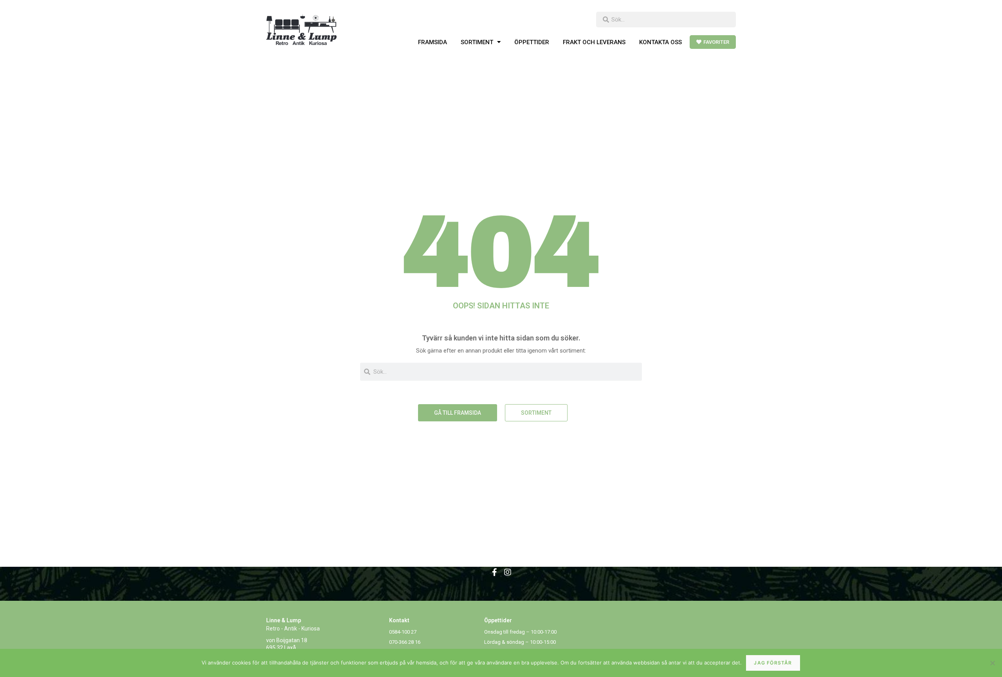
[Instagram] (508, 572)
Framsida (432, 42)
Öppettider (531, 42)
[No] (992, 663)
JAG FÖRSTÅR (773, 663)
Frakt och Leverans (594, 42)
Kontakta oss (660, 42)
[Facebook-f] (494, 572)
